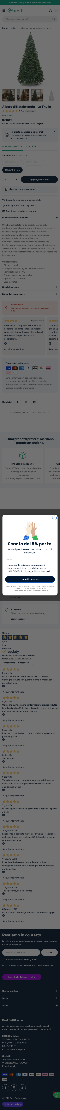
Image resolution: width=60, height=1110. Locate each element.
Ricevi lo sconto (30, 579)
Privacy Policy (34, 586)
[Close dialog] (54, 518)
